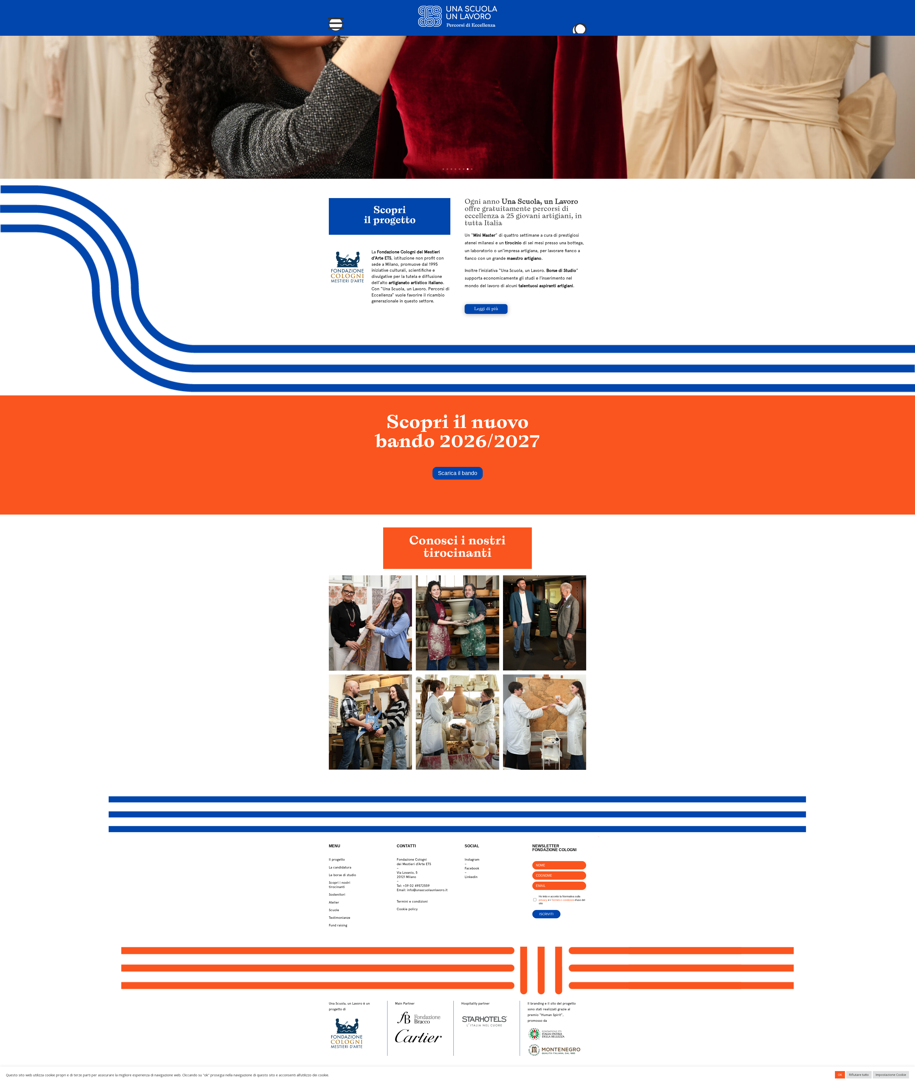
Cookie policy (407, 909)
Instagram (472, 859)
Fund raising (338, 925)
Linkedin (471, 877)
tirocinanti (337, 887)
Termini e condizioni (412, 901)
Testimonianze (339, 918)
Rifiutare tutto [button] (859, 1075)
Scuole (334, 910)
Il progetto (337, 859)
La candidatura (340, 867)
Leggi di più (486, 309)
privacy (543, 900)
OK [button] (840, 1075)
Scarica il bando (457, 473)
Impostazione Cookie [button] (891, 1075)
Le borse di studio (342, 875)
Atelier (334, 902)
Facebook (472, 868)
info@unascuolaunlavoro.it (427, 890)
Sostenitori (337, 894)
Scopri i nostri (339, 882)
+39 (416, 886)
